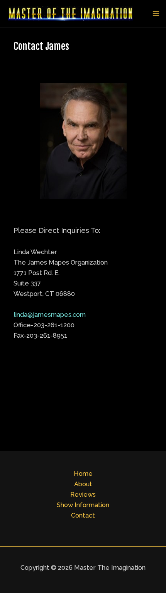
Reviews (83, 494)
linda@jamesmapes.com (50, 314)
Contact (83, 515)
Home (83, 473)
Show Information (83, 505)
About (83, 484)
